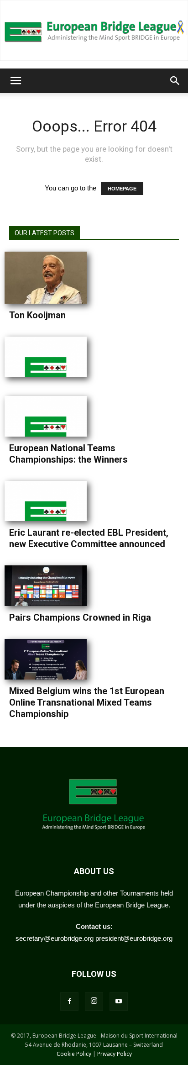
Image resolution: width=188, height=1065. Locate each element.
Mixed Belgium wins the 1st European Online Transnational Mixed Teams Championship (86, 702)
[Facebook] (69, 1001)
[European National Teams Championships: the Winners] (50, 416)
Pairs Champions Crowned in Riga (80, 617)
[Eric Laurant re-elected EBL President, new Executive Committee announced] (50, 501)
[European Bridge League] (94, 30)
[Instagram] (94, 1001)
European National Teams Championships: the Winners (68, 454)
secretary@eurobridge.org (55, 938)
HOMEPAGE (122, 188)
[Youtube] (119, 1001)
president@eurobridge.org (133, 938)
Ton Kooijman (37, 315)
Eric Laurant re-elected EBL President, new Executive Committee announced (88, 538)
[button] (15, 81)
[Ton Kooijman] (50, 278)
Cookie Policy (74, 1054)
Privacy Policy (114, 1054)
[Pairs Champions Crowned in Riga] (50, 585)
